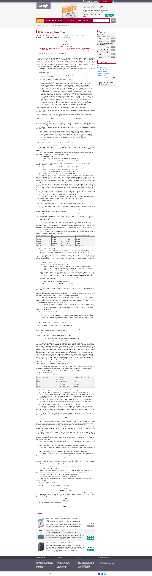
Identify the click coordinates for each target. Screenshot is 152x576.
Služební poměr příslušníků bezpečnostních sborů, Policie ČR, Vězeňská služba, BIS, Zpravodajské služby (80, 5)
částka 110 (70, 36)
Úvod (43, 25)
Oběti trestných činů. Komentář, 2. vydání (58, 542)
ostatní (79, 20)
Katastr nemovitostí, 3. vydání (55, 531)
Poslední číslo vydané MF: (103, 73)
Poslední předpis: (101, 75)
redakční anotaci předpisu (64, 37)
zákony (60, 20)
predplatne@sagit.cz (89, 563)
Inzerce (100, 564)
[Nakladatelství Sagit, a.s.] (43, 9)
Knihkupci (101, 566)
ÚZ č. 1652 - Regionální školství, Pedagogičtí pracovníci (63, 518)
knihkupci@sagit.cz (86, 566)
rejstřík (40, 21)
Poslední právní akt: (102, 69)
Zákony (47, 25)
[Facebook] (99, 573)
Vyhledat (113, 20)
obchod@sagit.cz (90, 562)
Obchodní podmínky (103, 562)
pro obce (73, 20)
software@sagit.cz (86, 565)
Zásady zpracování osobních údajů (107, 563)
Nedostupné (90, 525)
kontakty (86, 20)
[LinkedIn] (102, 573)
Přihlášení (105, 1)
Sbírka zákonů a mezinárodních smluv (60, 25)
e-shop (54, 20)
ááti (66, 20)
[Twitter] (105, 573)
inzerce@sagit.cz (85, 567)
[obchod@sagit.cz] (114, 1)
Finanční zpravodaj (102, 71)
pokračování (53, 528)
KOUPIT (92, 538)
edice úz (47, 20)
